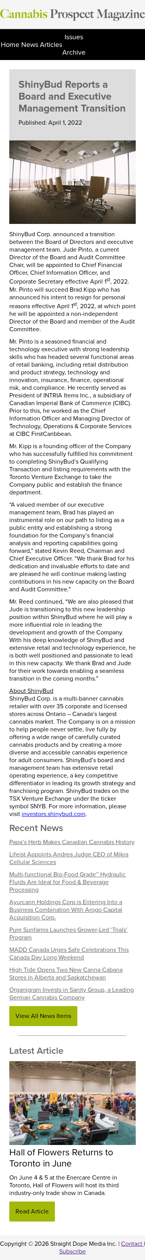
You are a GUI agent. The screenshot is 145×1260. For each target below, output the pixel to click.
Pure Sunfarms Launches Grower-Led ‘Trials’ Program (68, 933)
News (29, 44)
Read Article (32, 1211)
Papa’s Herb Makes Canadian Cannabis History (72, 842)
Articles (51, 44)
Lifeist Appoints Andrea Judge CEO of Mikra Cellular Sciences (68, 858)
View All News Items (43, 1016)
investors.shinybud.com (53, 814)
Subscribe (72, 1251)
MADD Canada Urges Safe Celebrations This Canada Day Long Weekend (69, 953)
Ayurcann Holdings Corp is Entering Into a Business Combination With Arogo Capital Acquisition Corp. (65, 909)
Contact (132, 1244)
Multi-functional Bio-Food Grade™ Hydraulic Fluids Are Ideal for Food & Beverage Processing (67, 882)
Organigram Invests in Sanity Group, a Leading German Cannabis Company (71, 993)
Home (10, 44)
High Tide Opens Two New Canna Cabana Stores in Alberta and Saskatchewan (66, 973)
